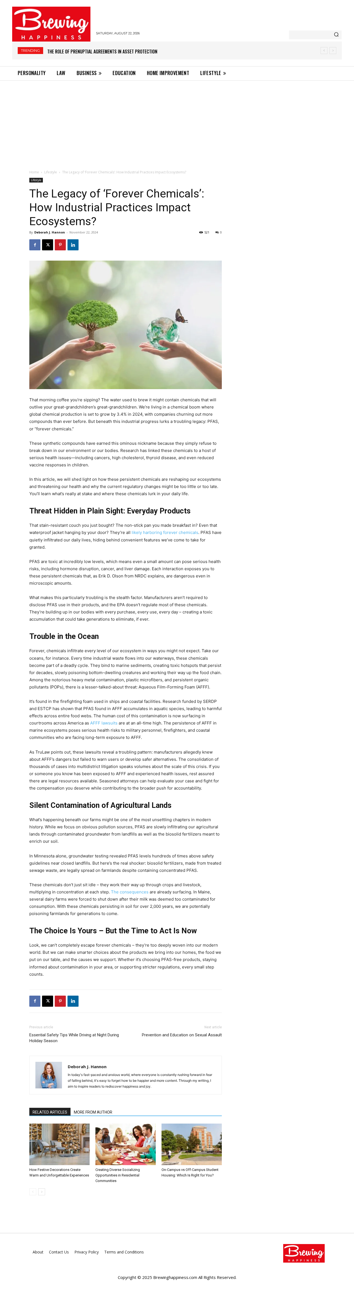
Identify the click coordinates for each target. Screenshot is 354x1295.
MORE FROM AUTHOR (93, 1112)
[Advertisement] (177, 122)
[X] (47, 244)
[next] (332, 50)
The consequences (130, 892)
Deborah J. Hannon (49, 232)
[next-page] (41, 1191)
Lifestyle (50, 172)
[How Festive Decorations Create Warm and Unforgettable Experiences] (59, 1144)
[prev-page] (32, 1191)
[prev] (324, 50)
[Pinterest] (60, 244)
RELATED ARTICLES (50, 1112)
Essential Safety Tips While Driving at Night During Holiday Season (74, 1037)
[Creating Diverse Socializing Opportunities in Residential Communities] (125, 1144)
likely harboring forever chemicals (165, 532)
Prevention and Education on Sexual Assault (182, 1034)
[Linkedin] (73, 244)
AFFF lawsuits (104, 723)
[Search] (336, 34)
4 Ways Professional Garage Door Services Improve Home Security (113, 51)
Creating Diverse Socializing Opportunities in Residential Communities (117, 1175)
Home (34, 172)
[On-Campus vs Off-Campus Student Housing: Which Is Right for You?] (192, 1144)
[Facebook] (34, 244)
